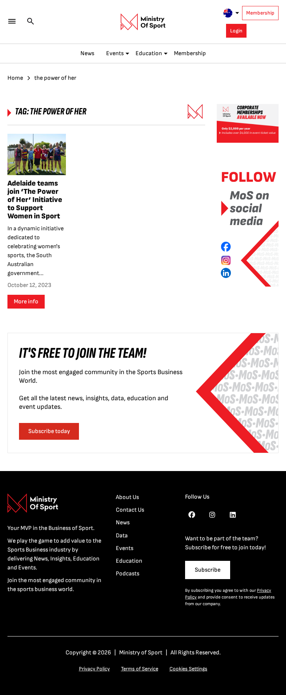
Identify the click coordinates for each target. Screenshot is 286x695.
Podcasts (127, 573)
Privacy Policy (94, 669)
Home (15, 78)
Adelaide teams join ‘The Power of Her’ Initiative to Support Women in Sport (34, 200)
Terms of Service (139, 669)
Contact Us (130, 510)
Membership (260, 13)
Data (122, 535)
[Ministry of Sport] (143, 22)
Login (236, 31)
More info (26, 301)
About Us (127, 497)
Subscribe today (49, 431)
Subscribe (207, 570)
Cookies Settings (188, 669)
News (87, 53)
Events (115, 53)
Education (149, 53)
